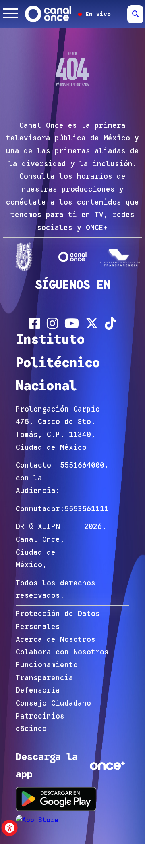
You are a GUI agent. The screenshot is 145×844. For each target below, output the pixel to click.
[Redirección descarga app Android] (56, 798)
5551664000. (84, 465)
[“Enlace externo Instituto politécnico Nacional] (24, 256)
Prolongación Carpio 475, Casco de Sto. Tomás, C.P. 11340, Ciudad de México (58, 428)
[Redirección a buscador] (135, 14)
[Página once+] (121, 256)
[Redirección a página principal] (48, 14)
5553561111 (86, 508)
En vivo (96, 14)
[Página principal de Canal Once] (73, 256)
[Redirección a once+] (107, 765)
